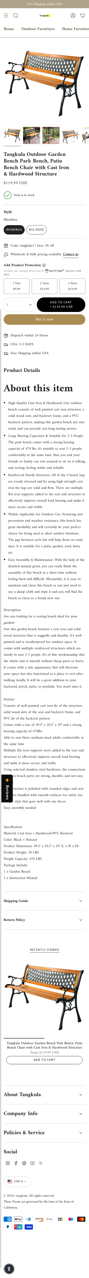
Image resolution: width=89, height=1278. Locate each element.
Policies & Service (24, 1133)
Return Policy (14, 920)
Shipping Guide (16, 901)
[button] (9, 1268)
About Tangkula (22, 1095)
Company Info (20, 1113)
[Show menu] (5, 15)
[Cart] (82, 15)
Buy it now (44, 319)
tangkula (21, 1196)
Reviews (7, 792)
